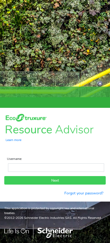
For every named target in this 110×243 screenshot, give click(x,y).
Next (55, 180)
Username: (14, 159)
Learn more (13, 140)
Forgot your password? (83, 193)
